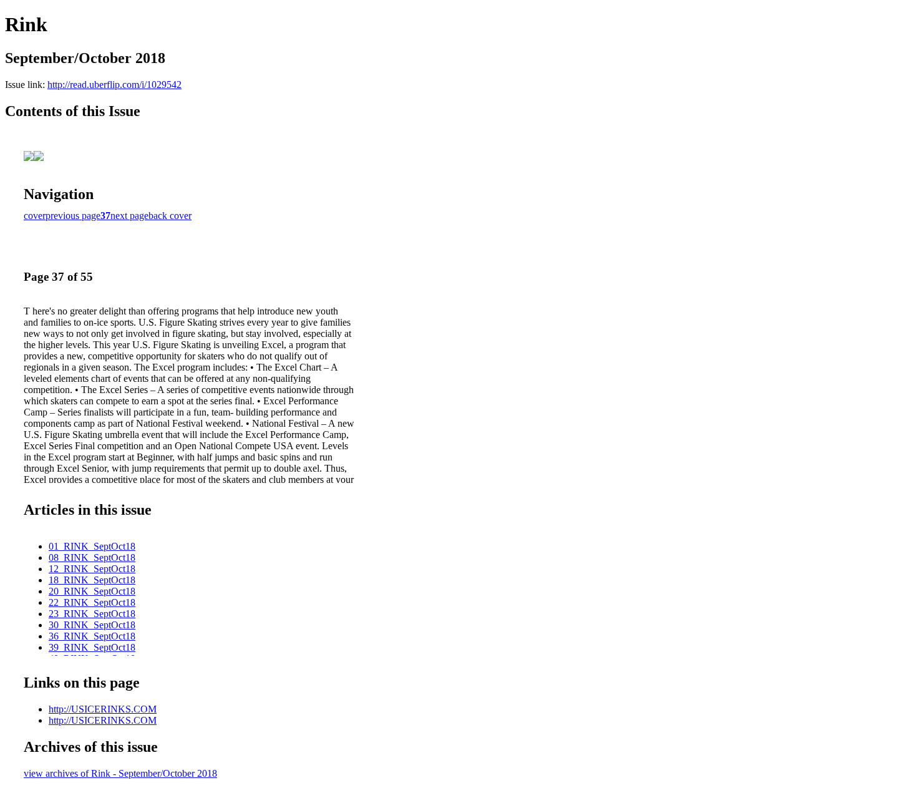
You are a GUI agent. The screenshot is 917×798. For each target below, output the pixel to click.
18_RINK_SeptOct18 (92, 580)
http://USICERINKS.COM (103, 709)
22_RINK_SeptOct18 (92, 602)
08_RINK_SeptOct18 (92, 557)
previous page (73, 215)
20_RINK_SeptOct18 (92, 591)
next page (129, 215)
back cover (170, 215)
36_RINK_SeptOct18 (92, 636)
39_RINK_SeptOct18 (92, 647)
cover (35, 215)
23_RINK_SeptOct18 (92, 613)
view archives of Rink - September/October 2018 (120, 773)
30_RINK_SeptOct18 (92, 625)
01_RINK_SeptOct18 (92, 546)
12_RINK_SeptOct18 (92, 568)
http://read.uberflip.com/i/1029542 (114, 84)
